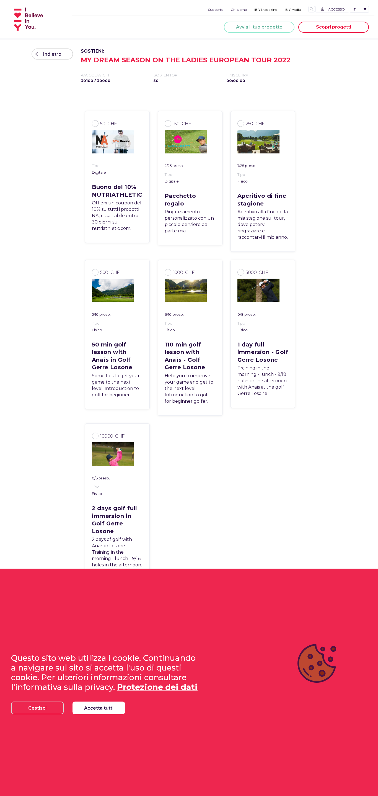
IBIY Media (292, 9)
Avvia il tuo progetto (259, 27)
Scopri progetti (333, 27)
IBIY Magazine (265, 9)
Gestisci (37, 708)
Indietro (52, 54)
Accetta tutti (98, 708)
